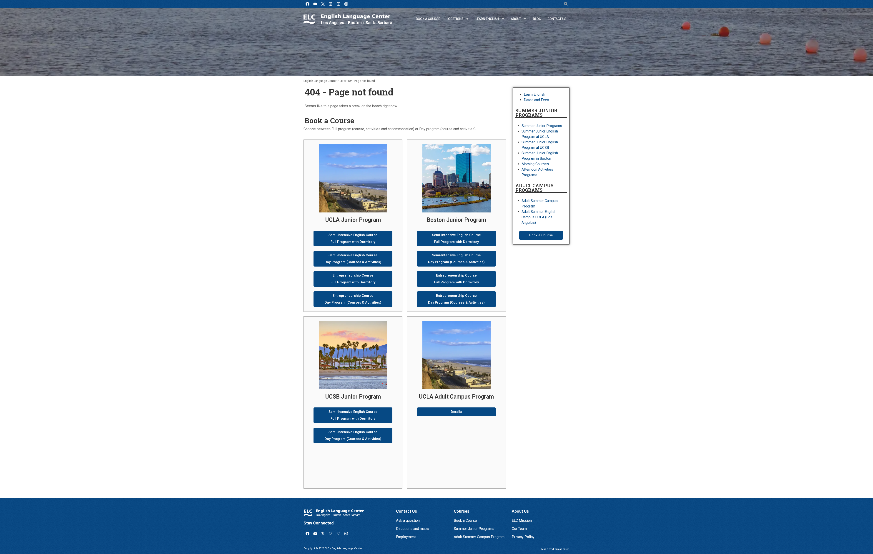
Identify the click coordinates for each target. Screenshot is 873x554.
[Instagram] (330, 4)
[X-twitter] (323, 4)
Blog (537, 19)
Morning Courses (535, 164)
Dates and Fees (536, 100)
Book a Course (428, 19)
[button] (565, 4)
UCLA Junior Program (353, 220)
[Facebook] (307, 4)
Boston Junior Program (456, 220)
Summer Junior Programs (542, 126)
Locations (455, 19)
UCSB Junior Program (353, 396)
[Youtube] (315, 4)
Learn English (487, 19)
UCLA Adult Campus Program (456, 396)
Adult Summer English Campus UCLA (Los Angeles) (539, 217)
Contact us (556, 19)
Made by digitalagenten (555, 549)
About (516, 19)
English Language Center (320, 80)
